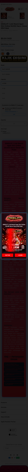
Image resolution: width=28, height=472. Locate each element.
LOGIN (20, 255)
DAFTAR (7, 255)
